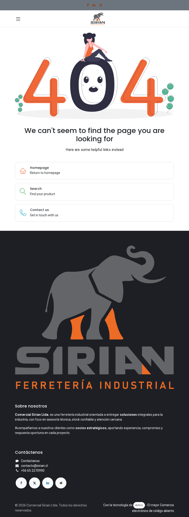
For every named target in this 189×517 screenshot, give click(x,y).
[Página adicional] (60, 482)
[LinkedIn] (94, 5)
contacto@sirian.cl (34, 466)
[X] (34, 482)
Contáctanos (30, 461)
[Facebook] (88, 5)
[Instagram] (100, 5)
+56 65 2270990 (32, 470)
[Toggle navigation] (18, 18)
